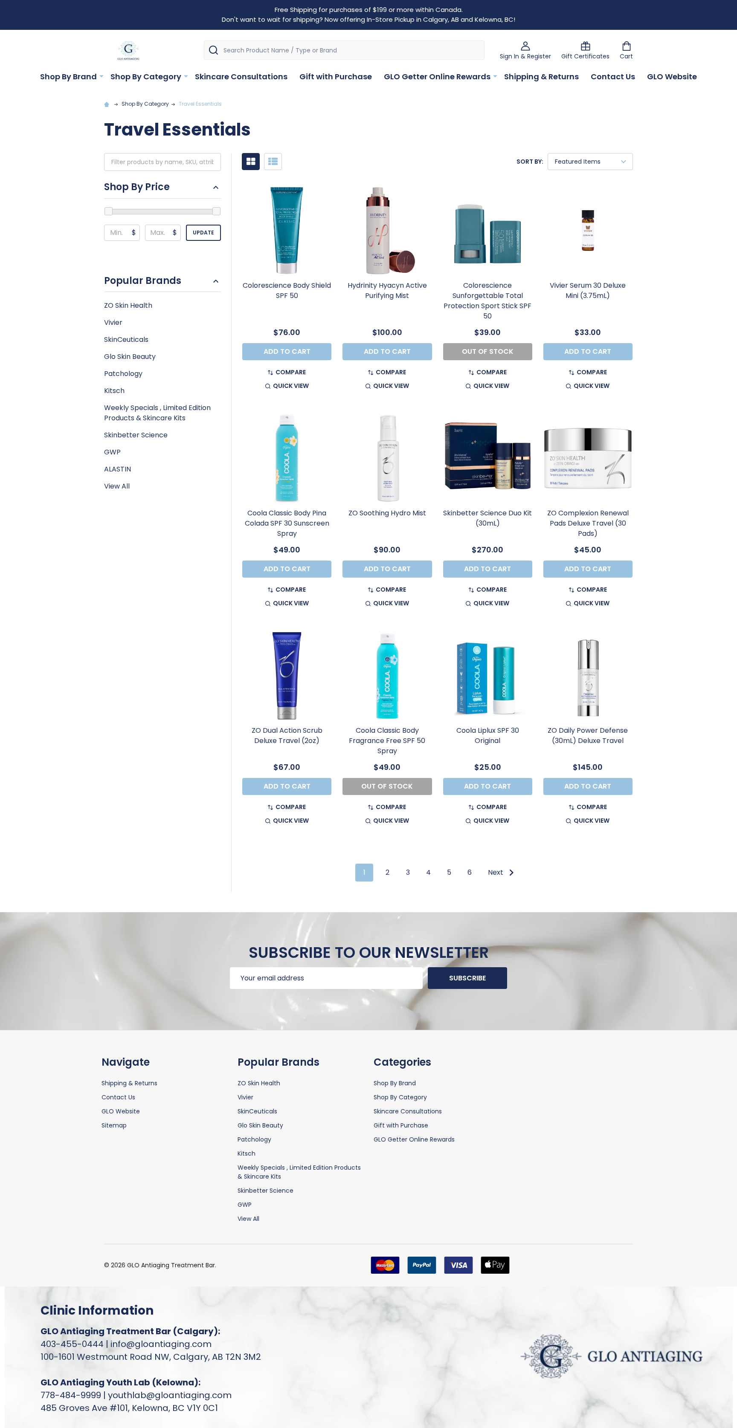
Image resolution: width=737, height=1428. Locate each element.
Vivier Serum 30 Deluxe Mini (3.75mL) (588, 290)
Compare (291, 372)
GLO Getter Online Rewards (437, 76)
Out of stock (488, 351)
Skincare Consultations (241, 76)
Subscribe (467, 978)
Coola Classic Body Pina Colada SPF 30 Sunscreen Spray (287, 523)
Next (496, 872)
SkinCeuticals (126, 339)
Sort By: (529, 161)
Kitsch (114, 391)
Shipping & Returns (541, 76)
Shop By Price (137, 187)
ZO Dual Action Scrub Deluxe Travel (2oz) (287, 736)
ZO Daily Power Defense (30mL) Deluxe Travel (588, 736)
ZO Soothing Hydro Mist (387, 513)
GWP (112, 452)
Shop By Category (145, 76)
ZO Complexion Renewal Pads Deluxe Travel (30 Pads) (588, 523)
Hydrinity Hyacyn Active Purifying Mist (387, 290)
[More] (101, 76)
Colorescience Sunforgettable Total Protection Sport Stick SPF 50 (487, 300)
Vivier (113, 322)
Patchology (123, 374)
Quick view (291, 386)
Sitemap (114, 1125)
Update (203, 232)
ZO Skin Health (128, 305)
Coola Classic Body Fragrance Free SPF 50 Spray (387, 741)
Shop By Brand (68, 76)
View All (117, 486)
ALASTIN (117, 469)
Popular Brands (142, 281)
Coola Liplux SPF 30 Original (487, 736)
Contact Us (613, 76)
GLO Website (672, 76)
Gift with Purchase (335, 76)
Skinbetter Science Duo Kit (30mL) (487, 518)
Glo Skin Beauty (130, 356)
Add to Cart (287, 351)
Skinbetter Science (136, 435)
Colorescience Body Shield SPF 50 (287, 290)
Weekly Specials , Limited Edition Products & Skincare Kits (157, 413)
